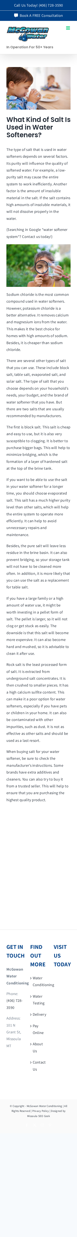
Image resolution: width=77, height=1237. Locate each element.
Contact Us (39, 1065)
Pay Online (38, 1029)
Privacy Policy (40, 1111)
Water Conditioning (39, 981)
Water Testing (39, 999)
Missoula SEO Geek (38, 1116)
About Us (38, 1047)
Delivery (39, 1014)
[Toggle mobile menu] (68, 28)
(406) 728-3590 (51, 5)
